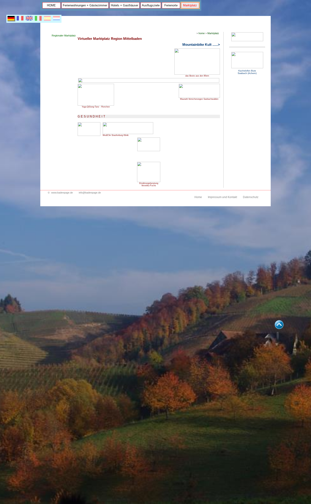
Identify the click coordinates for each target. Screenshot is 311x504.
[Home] (247, 40)
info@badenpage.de (90, 192)
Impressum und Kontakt (222, 197)
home (202, 33)
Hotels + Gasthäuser (124, 5)
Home (198, 197)
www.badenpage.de (62, 192)
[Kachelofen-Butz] (247, 67)
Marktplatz (190, 5)
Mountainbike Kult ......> (201, 44)
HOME (51, 5)
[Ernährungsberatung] (148, 181)
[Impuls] (96, 104)
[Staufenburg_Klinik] (128, 133)
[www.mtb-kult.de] (197, 73)
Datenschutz (250, 197)
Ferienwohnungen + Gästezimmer (85, 5)
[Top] (279, 328)
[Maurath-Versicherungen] (199, 97)
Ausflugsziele (151, 5)
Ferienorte (171, 5)
